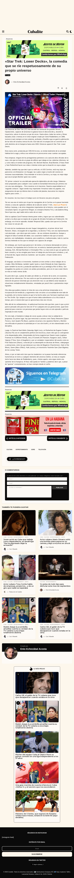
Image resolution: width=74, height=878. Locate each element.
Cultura (9, 449)
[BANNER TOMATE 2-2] (37, 425)
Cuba (5, 537)
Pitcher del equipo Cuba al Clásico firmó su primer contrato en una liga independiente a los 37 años (36, 756)
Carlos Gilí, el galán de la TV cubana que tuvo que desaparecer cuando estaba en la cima (55, 630)
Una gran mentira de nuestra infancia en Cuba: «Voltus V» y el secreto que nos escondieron (36, 786)
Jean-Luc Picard (59, 205)
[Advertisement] (37, 14)
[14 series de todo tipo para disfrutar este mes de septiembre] (55, 567)
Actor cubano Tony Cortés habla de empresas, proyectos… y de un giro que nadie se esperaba (18, 586)
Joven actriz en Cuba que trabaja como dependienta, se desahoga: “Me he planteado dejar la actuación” (18, 542)
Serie (33, 449)
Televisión (42, 449)
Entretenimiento (22, 449)
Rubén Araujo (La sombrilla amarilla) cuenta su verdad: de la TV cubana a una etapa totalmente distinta (18, 630)
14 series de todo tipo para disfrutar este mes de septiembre (55, 585)
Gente (26, 537)
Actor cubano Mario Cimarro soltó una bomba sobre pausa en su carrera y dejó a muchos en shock (55, 541)
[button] (3, 32)
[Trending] (69, 512)
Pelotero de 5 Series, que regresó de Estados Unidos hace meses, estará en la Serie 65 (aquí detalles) (36, 816)
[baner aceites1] (37, 49)
